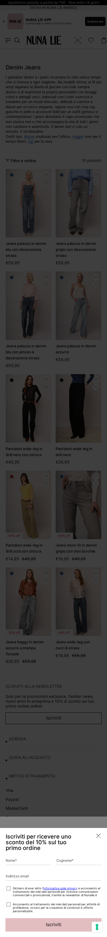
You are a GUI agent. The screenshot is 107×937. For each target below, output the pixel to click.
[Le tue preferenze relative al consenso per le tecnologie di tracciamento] (97, 927)
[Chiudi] (98, 836)
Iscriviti (53, 924)
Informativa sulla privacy (60, 888)
